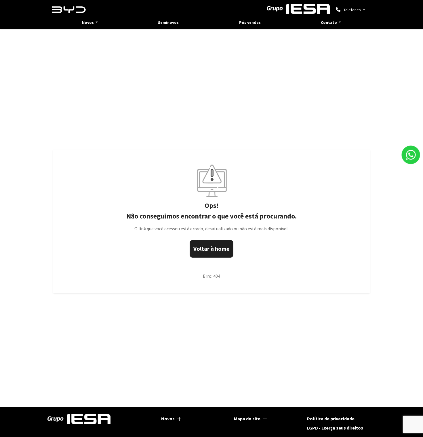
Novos (168, 418)
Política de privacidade (331, 418)
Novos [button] (88, 22)
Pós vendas (250, 22)
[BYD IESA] (69, 10)
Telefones (352, 9)
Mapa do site (247, 418)
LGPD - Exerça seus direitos (335, 428)
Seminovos (168, 22)
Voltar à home (211, 248)
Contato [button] (329, 22)
